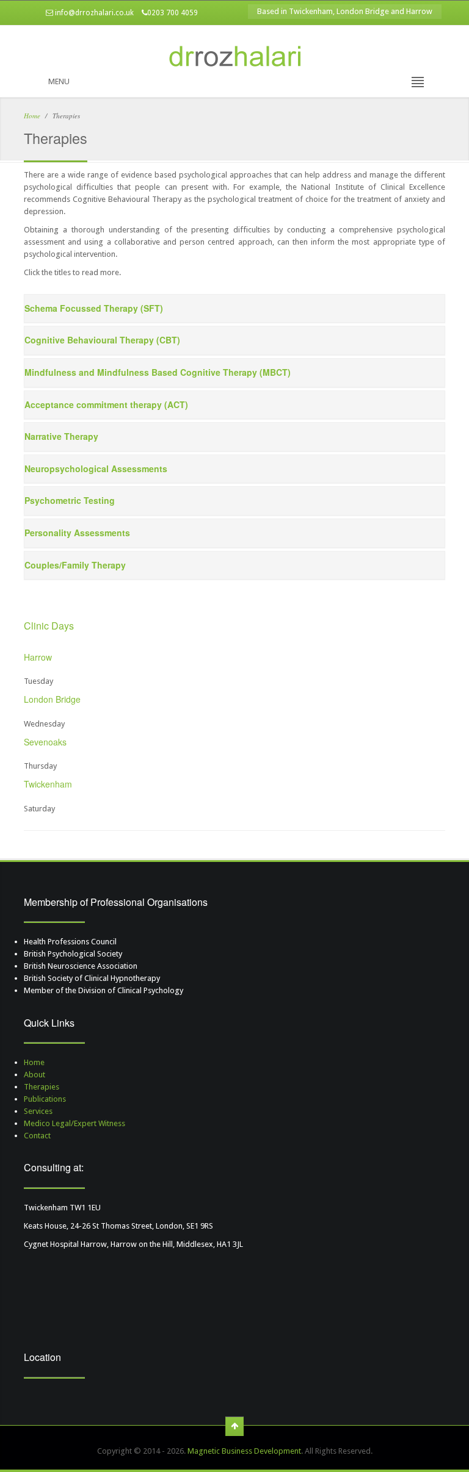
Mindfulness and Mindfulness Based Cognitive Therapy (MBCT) (157, 372)
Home (32, 115)
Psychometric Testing (69, 500)
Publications (45, 1099)
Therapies (41, 1086)
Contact (37, 1135)
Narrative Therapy (61, 436)
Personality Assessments (77, 532)
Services (38, 1111)
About (34, 1074)
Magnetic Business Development (244, 1451)
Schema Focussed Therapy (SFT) (93, 308)
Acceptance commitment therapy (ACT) (106, 404)
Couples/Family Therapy (75, 565)
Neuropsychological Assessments (95, 468)
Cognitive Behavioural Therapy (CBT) (102, 340)
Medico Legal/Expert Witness (74, 1123)
